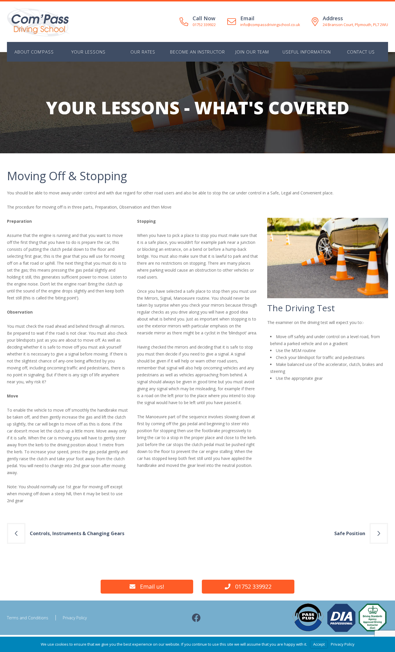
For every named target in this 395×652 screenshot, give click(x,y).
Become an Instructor (197, 52)
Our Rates (142, 52)
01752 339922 (204, 24)
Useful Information (307, 52)
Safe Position (349, 533)
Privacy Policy (75, 617)
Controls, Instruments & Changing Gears (77, 533)
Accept (319, 644)
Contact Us (361, 52)
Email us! (152, 586)
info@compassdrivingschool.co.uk (270, 24)
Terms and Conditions (27, 617)
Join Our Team (252, 52)
